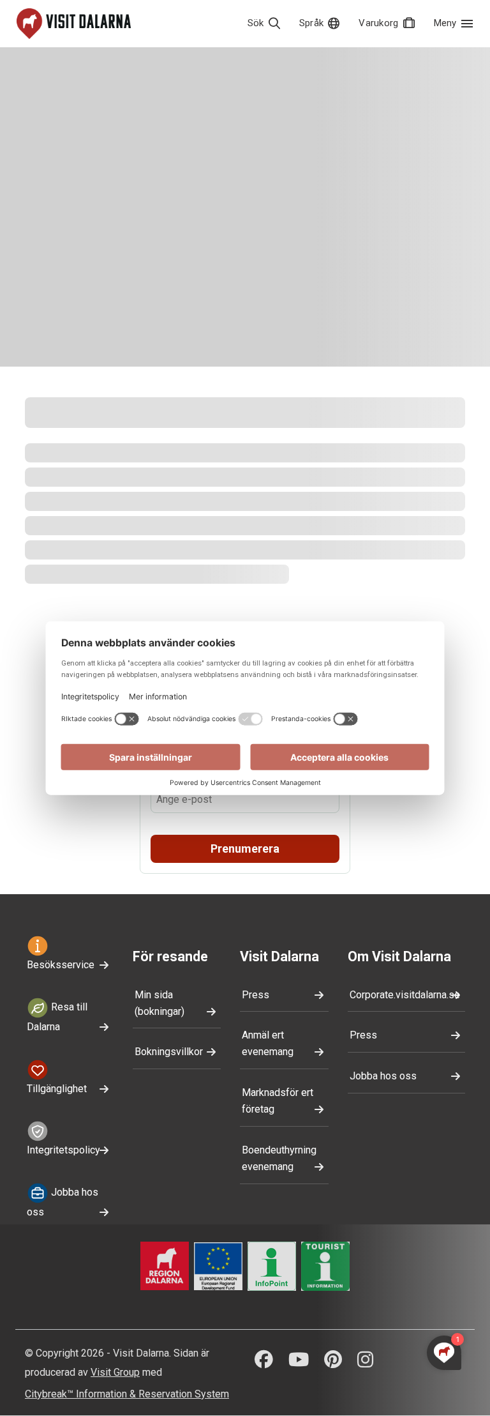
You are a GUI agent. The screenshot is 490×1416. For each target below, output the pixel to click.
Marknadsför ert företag (277, 1100)
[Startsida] (73, 23)
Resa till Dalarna (57, 1017)
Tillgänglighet (57, 1089)
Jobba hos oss (62, 1202)
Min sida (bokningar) (159, 1003)
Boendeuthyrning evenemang (279, 1158)
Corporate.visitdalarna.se (405, 995)
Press (255, 995)
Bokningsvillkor (169, 1052)
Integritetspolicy (63, 1150)
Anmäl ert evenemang (267, 1043)
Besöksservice (60, 965)
